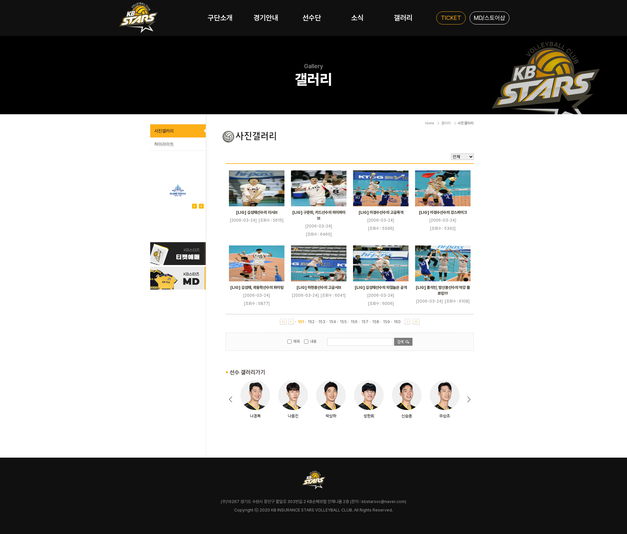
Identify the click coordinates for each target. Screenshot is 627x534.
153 (321, 322)
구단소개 (220, 17)
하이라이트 (164, 144)
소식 (357, 17)
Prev (201, 206)
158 (375, 322)
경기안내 (265, 17)
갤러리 (403, 17)
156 (354, 322)
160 (397, 322)
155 (343, 322)
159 (386, 322)
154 (332, 322)
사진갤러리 (164, 131)
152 (311, 322)
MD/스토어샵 (489, 17)
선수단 (311, 17)
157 (365, 322)
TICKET (451, 17)
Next (194, 206)
